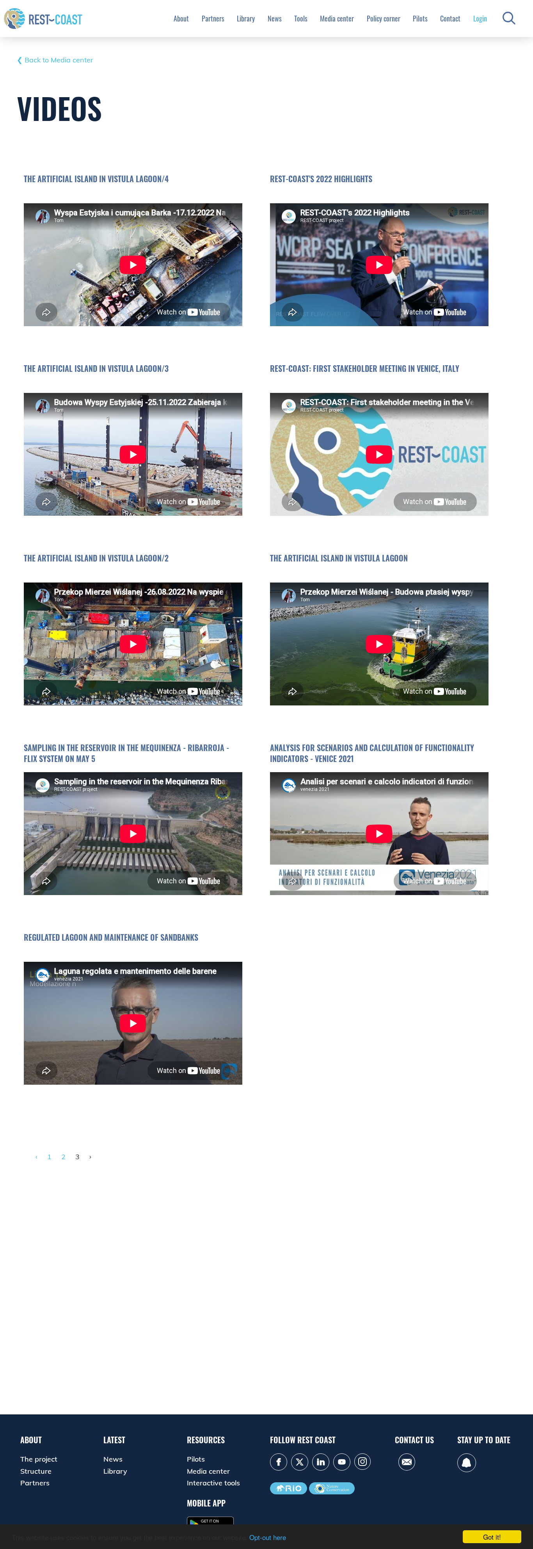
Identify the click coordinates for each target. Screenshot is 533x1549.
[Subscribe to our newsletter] (466, 1462)
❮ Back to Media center (55, 59)
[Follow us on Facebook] (278, 1462)
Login (480, 18)
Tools (300, 18)
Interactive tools (213, 1482)
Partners (213, 18)
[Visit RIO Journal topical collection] (288, 1488)
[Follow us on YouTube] (341, 1462)
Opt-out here (267, 1537)
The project (38, 1459)
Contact (450, 18)
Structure (36, 1471)
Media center (337, 18)
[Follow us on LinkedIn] (320, 1462)
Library (246, 18)
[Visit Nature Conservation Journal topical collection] (332, 1488)
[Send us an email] (406, 1462)
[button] (509, 18)
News (275, 18)
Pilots (420, 18)
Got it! (492, 1537)
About (181, 18)
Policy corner (383, 18)
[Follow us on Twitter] (299, 1462)
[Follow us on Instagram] (362, 1461)
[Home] (43, 18)
